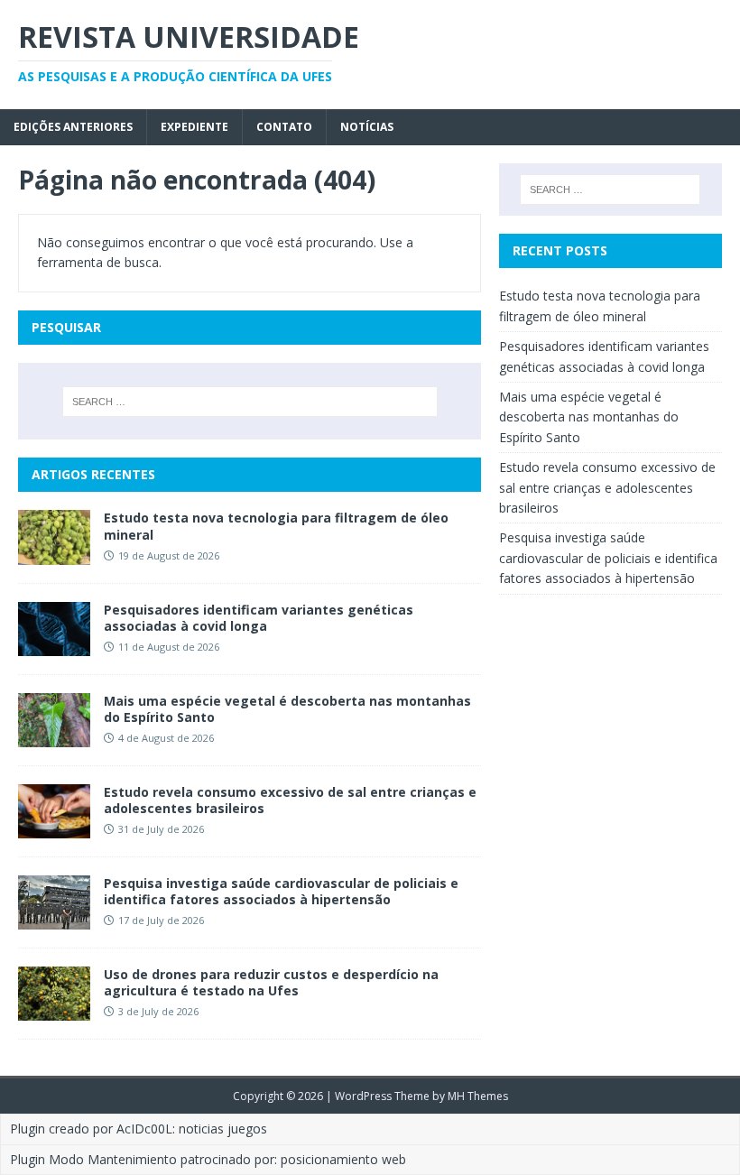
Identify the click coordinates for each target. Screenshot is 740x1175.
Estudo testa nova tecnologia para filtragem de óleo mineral (276, 525)
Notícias (366, 126)
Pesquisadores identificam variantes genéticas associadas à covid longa (258, 617)
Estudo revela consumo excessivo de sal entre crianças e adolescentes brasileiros (290, 800)
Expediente (194, 126)
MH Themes (478, 1096)
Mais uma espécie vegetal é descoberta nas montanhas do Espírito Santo (287, 709)
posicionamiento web (343, 1159)
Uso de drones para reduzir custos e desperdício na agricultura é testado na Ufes (271, 982)
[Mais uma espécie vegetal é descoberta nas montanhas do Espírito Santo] (54, 736)
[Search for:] (250, 401)
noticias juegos (223, 1128)
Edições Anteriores (73, 126)
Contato (284, 126)
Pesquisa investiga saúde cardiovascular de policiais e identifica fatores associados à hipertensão (281, 891)
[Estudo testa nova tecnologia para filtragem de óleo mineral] (54, 553)
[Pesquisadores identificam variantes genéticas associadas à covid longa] (54, 644)
